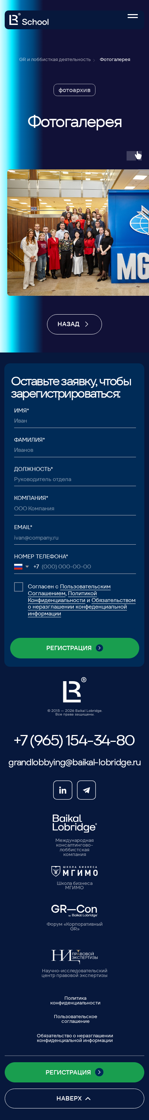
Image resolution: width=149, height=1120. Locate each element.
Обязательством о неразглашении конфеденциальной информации (82, 607)
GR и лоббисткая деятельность (55, 59)
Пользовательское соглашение (75, 1018)
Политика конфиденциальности (75, 1000)
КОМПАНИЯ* (31, 497)
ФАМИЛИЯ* (29, 439)
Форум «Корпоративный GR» (75, 926)
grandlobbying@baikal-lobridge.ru (74, 762)
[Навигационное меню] (133, 16)
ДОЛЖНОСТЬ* (33, 469)
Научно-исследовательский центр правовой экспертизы (74, 973)
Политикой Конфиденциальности (62, 597)
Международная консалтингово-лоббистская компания (74, 847)
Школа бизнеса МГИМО (75, 885)
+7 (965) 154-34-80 (74, 740)
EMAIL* (23, 527)
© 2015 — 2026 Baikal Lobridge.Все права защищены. (74, 712)
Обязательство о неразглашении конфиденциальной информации (75, 1038)
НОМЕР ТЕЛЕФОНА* (41, 556)
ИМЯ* (21, 410)
